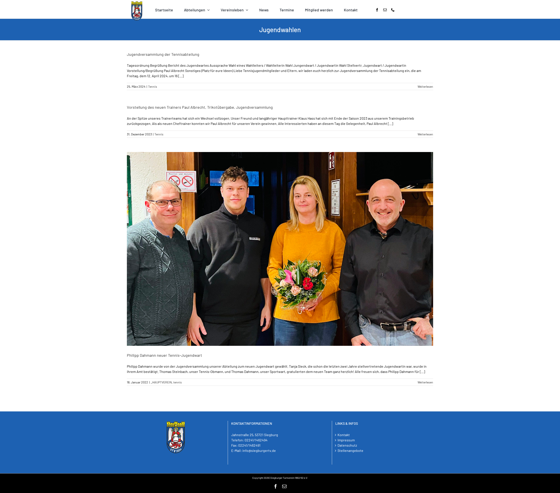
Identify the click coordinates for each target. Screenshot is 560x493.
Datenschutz (347, 445)
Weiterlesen (425, 86)
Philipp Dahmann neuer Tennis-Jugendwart (164, 355)
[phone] (393, 10)
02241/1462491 (249, 445)
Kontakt (344, 435)
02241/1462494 (256, 440)
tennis (177, 382)
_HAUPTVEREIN (161, 382)
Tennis (152, 86)
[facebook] (377, 10)
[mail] (385, 10)
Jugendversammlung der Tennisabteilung (163, 54)
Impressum (346, 440)
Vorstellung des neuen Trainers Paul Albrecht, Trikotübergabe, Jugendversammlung (200, 107)
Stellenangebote (350, 450)
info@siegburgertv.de (259, 450)
